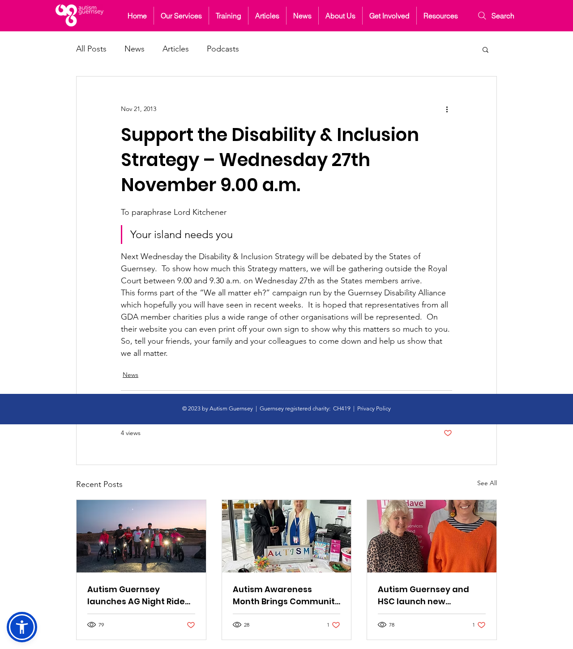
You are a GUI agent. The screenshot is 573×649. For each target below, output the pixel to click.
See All (487, 483)
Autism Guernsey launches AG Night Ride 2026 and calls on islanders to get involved (139, 595)
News (134, 49)
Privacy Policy (374, 408)
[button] (340, 16)
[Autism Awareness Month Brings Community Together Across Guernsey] (286, 536)
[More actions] (446, 108)
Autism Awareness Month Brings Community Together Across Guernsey (286, 595)
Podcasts (223, 49)
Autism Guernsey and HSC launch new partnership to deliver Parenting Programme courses (425, 595)
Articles (175, 49)
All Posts (91, 49)
